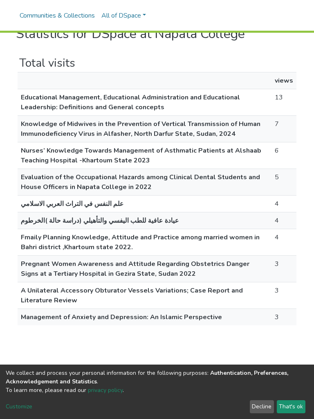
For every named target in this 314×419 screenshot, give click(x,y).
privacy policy (105, 390)
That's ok (291, 406)
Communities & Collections (57, 15)
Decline (261, 406)
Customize (19, 406)
